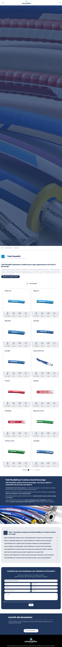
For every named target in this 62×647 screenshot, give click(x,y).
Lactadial (36, 441)
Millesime (8, 320)
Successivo (37, 470)
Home (2, 247)
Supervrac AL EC (38, 410)
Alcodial (7, 351)
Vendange (8, 410)
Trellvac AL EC (9, 441)
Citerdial (36, 320)
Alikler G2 (8, 291)
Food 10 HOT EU (38, 351)
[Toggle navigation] (51, 2)
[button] (31, 284)
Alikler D (36, 291)
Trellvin (7, 381)
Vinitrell (36, 381)
